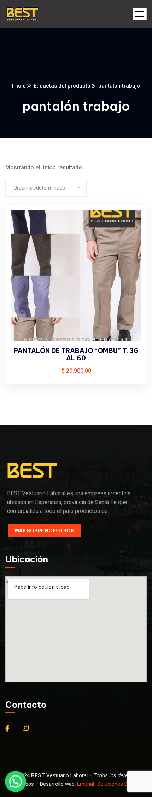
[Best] (22, 14)
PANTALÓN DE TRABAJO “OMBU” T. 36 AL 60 (76, 354)
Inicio (19, 86)
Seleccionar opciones (129, 223)
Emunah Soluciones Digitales (110, 784)
